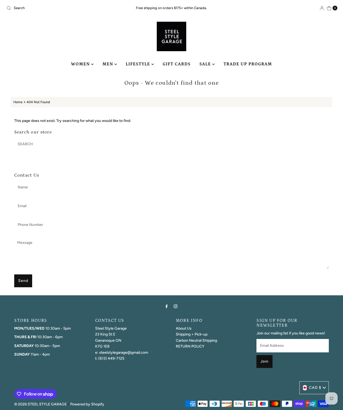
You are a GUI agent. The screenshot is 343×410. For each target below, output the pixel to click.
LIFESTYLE (138, 64)
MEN (108, 64)
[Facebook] (167, 306)
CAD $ (315, 387)
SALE (205, 64)
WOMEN (81, 64)
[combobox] (58, 8)
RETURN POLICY (190, 346)
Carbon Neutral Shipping (196, 340)
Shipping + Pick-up (191, 334)
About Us (184, 328)
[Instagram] (175, 306)
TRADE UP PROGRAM (247, 64)
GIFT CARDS (177, 64)
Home (18, 102)
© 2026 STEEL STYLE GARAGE (40, 404)
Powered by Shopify (87, 404)
